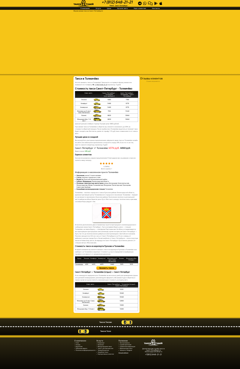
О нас (77, 343)
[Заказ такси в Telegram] (140, 4)
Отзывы (78, 344)
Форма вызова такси (126, 348)
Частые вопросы (125, 343)
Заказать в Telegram (126, 350)
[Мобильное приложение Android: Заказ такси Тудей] (156, 4)
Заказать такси (106, 268)
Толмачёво (79, 264)
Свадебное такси (103, 352)
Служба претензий (125, 344)
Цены (109, 8)
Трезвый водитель (103, 350)
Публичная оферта (81, 348)
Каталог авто (122, 8)
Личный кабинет (123, 352)
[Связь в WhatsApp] (145, 4)
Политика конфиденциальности (85, 350)
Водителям (79, 346)
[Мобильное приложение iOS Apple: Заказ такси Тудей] (161, 4)
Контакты (156, 8)
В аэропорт (101, 343)
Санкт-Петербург (121, 5)
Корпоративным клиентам (106, 354)
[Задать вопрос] (151, 4)
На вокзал (101, 344)
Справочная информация (127, 346)
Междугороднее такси (105, 346)
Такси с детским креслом (105, 348)
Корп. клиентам (140, 8)
